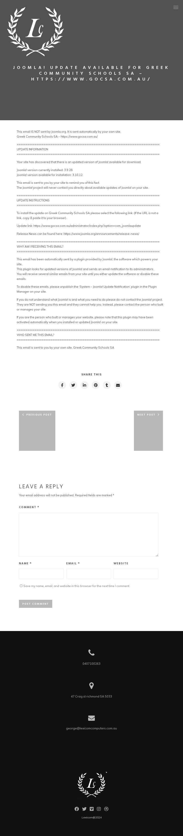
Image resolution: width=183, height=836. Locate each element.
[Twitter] (84, 810)
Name (25, 563)
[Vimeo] (91, 810)
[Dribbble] (106, 810)
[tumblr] (106, 385)
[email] (118, 385)
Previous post (39, 415)
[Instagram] (98, 810)
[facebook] (62, 385)
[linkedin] (84, 385)
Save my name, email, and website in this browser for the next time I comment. (76, 586)
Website (121, 563)
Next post (146, 415)
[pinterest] (95, 385)
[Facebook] (77, 810)
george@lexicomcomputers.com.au (91, 728)
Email (73, 563)
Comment (29, 507)
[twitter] (73, 385)
